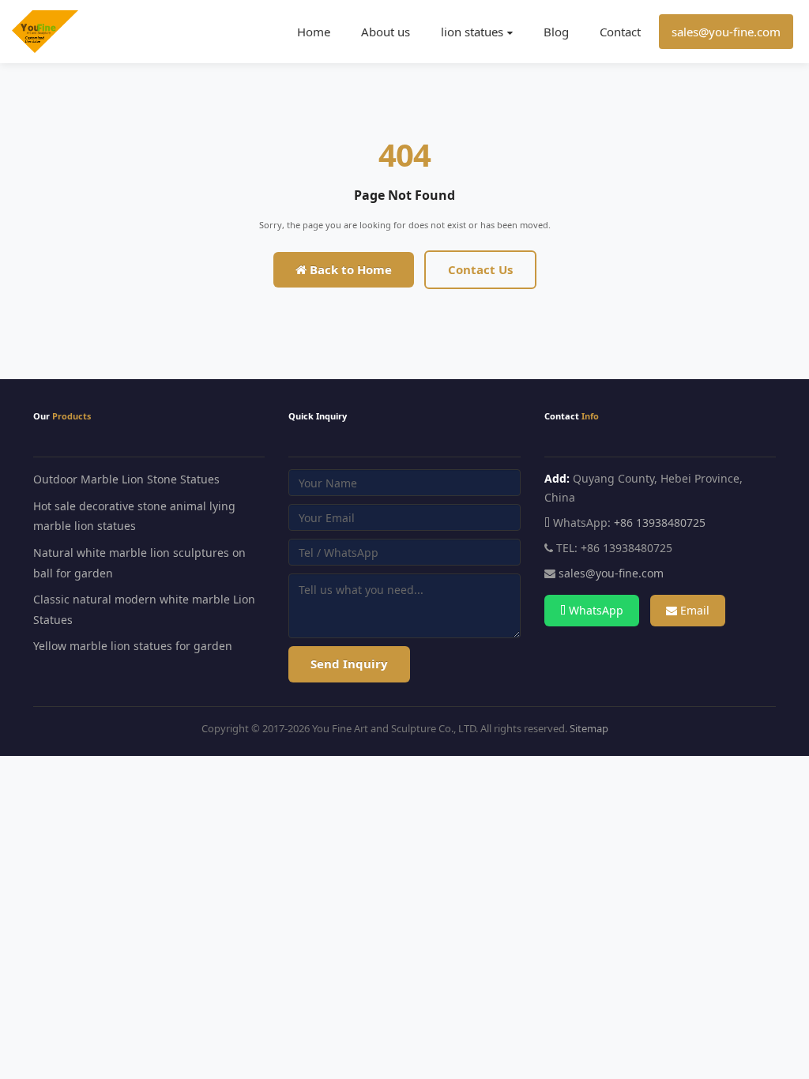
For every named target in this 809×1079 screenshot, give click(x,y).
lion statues (472, 31)
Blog (556, 31)
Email (693, 610)
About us (385, 31)
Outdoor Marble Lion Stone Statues (126, 479)
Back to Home (349, 269)
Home (313, 31)
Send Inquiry (349, 663)
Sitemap (589, 728)
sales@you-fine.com (726, 31)
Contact (620, 31)
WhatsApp (594, 610)
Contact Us (480, 269)
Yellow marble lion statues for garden (132, 645)
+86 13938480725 (660, 522)
